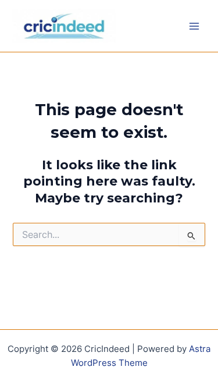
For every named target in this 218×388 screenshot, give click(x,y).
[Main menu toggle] (194, 26)
